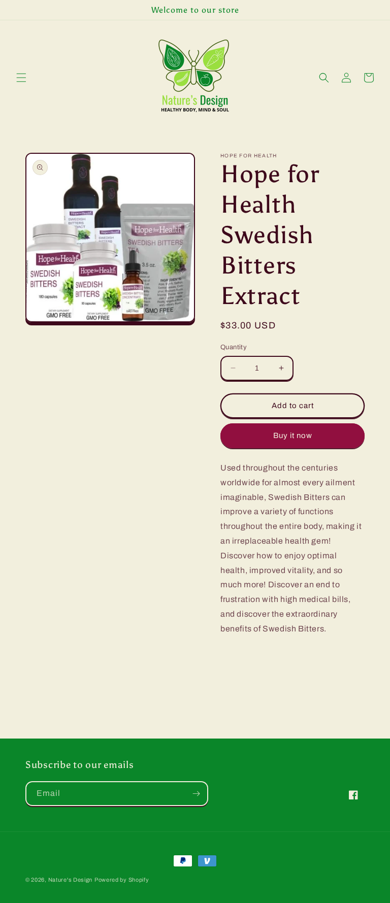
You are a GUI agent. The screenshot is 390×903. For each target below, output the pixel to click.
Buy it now (292, 435)
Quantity (233, 347)
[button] (21, 77)
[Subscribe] (196, 793)
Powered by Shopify (121, 880)
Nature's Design (70, 880)
